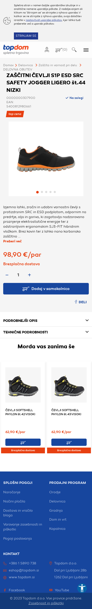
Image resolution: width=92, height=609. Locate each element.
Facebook (17, 590)
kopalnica (57, 529)
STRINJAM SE (26, 36)
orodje (55, 492)
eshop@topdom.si (24, 570)
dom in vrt (58, 519)
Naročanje (11, 492)
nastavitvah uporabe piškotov (44, 20)
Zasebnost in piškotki (46, 603)
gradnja (56, 510)
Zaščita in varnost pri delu (58, 65)
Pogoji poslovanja (17, 538)
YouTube (62, 590)
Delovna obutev (17, 69)
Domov (8, 65)
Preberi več (12, 241)
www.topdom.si (22, 577)
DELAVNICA (25, 65)
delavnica (57, 501)
